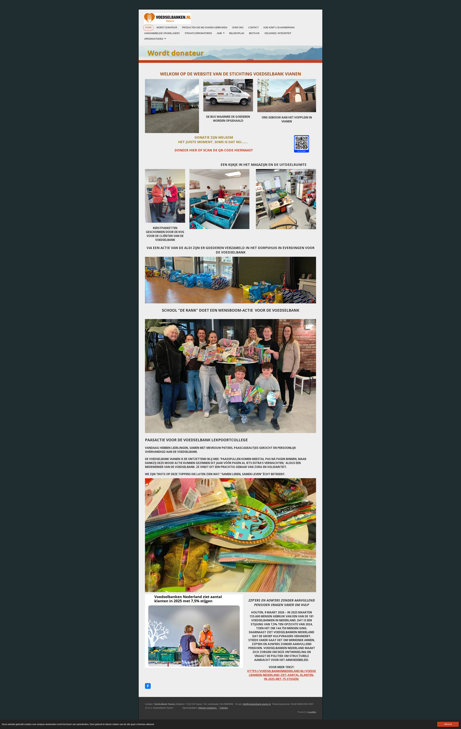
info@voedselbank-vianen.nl (257, 704)
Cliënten (224, 708)
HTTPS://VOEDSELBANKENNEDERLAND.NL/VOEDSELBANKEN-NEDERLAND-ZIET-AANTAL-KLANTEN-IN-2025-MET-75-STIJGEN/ (281, 675)
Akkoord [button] (448, 724)
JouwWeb (312, 712)
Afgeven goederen (208, 708)
